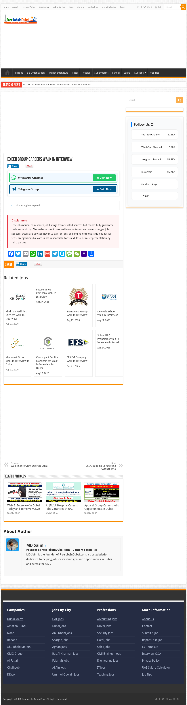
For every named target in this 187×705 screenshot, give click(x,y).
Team (122, 7)
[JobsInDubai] (21, 18)
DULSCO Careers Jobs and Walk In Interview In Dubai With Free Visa (57, 84)
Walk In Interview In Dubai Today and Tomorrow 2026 (23, 507)
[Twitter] (144, 7)
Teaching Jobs (106, 674)
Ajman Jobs (59, 647)
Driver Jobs (104, 626)
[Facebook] (141, 7)
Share (14, 166)
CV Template (150, 647)
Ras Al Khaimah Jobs (65, 653)
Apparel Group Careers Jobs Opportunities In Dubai (101, 507)
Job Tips (147, 674)
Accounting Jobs (107, 619)
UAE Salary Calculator (156, 667)
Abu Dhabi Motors (18, 647)
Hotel (75, 72)
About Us (148, 619)
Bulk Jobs (7, 72)
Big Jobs (18, 72)
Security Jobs (105, 633)
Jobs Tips (154, 72)
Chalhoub (13, 667)
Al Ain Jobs (59, 667)
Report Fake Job (76, 7)
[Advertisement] (116, 39)
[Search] (183, 7)
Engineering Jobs (107, 660)
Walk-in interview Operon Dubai (29, 464)
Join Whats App (109, 7)
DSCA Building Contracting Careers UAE (100, 466)
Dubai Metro (15, 619)
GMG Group (14, 653)
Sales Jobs (103, 647)
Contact (147, 626)
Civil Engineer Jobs (109, 653)
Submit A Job (150, 633)
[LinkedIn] (152, 7)
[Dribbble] (148, 7)
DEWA (11, 674)
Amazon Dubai (16, 626)
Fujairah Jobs (60, 660)
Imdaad (12, 640)
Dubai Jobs (59, 626)
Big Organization (36, 72)
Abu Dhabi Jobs (62, 633)
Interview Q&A (151, 653)
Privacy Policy (28, 7)
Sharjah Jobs (60, 640)
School (116, 72)
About (15, 7)
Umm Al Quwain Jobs (65, 674)
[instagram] (159, 7)
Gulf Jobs (139, 72)
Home (6, 7)
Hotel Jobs (103, 640)
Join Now (104, 177)
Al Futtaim (13, 660)
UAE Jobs (58, 619)
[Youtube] (155, 7)
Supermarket (101, 72)
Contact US (92, 7)
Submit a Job (59, 7)
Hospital (86, 72)
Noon (10, 633)
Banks (127, 72)
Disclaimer (44, 7)
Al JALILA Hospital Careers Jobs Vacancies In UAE (62, 507)
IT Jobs (101, 667)
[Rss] (138, 7)
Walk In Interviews (58, 72)
